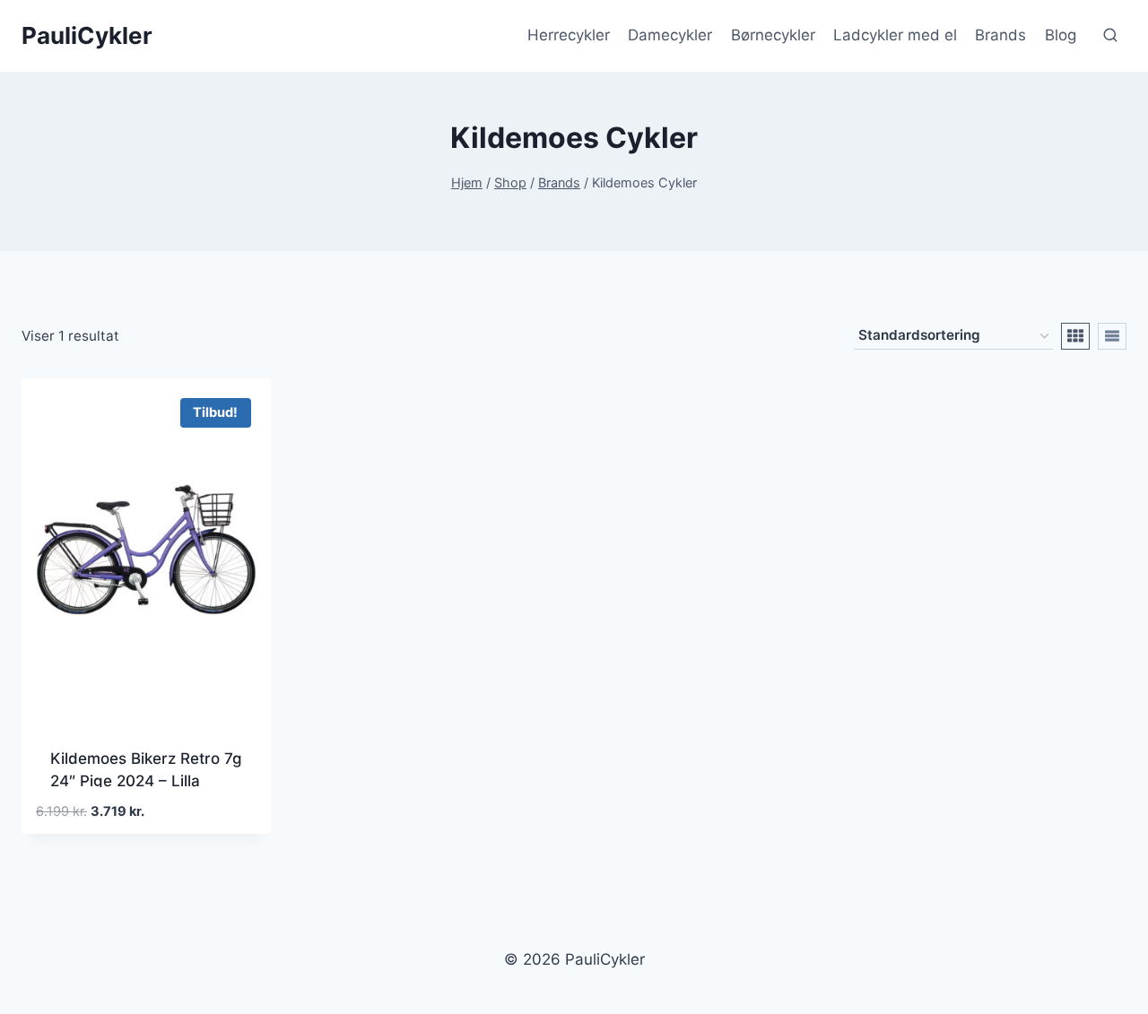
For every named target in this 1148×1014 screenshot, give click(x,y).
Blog (1060, 35)
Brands (1000, 35)
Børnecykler (773, 35)
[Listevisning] (1112, 336)
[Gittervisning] (1075, 336)
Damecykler (670, 35)
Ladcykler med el (895, 35)
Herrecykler (568, 35)
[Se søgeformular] (1110, 36)
